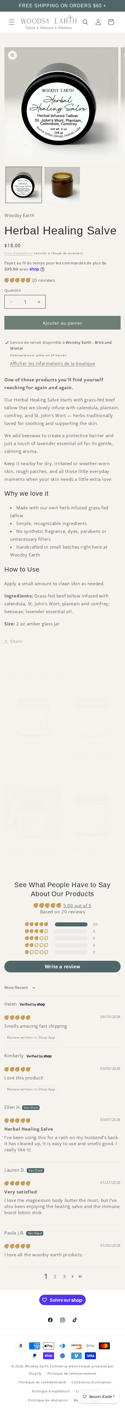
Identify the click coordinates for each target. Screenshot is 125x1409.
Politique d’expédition (51, 1391)
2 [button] (55, 1276)
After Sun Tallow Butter (33, 752)
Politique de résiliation (48, 1400)
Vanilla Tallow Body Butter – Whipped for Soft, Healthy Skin (33, 854)
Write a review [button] (62, 966)
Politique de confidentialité (42, 1382)
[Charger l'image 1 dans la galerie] (24, 185)
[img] (17, 1017)
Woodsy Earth (37, 1366)
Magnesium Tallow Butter (92, 851)
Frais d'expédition (18, 253)
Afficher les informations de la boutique (52, 363)
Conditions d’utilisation (92, 1382)
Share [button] (16, 641)
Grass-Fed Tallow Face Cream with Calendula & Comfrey (92, 758)
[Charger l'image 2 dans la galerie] (62, 185)
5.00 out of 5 (77, 905)
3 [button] (64, 1276)
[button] (11, 22)
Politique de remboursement (72, 1373)
